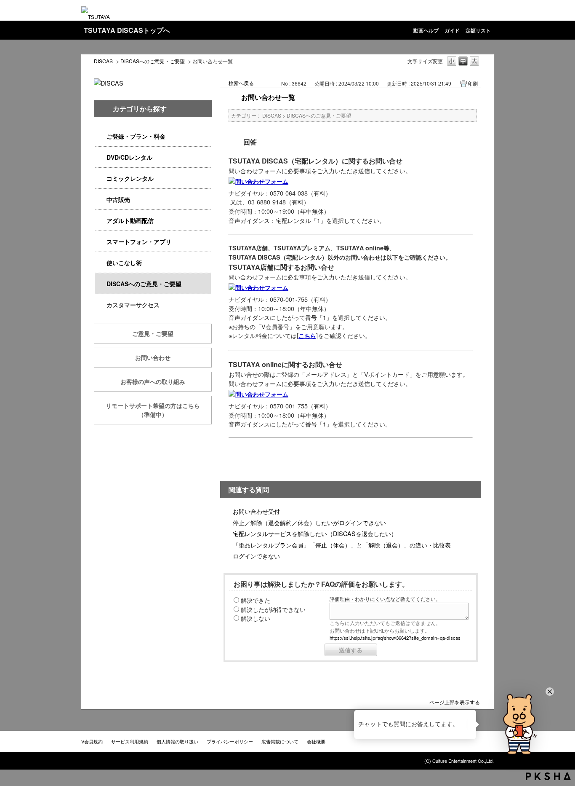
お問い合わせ (152, 357)
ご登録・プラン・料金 (135, 136)
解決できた (255, 600)
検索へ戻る (241, 82)
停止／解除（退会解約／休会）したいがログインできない (309, 522)
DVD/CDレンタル (129, 157)
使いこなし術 (124, 262)
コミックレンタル (130, 178)
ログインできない (256, 555)
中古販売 (118, 199)
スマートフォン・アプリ (138, 241)
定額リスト (478, 30)
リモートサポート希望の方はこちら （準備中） (159, 409)
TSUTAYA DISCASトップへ (127, 30)
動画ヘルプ (426, 30)
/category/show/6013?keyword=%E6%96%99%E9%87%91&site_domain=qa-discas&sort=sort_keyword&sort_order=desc (100, 199)
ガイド (452, 30)
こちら (307, 335)
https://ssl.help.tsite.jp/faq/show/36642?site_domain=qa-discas (395, 637)
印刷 (473, 83)
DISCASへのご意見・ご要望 (152, 60)
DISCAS (103, 60)
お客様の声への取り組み (152, 381)
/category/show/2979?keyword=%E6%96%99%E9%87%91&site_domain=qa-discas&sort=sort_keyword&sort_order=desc (100, 136)
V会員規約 (92, 741)
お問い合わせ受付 (256, 511)
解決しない (255, 618)
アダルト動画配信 (130, 220)
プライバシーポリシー (230, 741)
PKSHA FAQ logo (548, 776)
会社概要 (316, 741)
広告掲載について (279, 741)
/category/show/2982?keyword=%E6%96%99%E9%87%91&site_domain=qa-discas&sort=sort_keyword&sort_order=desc (100, 241)
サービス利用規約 (129, 741)
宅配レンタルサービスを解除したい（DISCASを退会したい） (315, 533)
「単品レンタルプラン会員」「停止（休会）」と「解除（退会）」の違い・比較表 (342, 544)
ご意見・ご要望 (152, 333)
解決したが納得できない (273, 609)
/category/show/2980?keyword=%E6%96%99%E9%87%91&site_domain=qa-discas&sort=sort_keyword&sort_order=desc (100, 157)
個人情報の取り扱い (177, 741)
